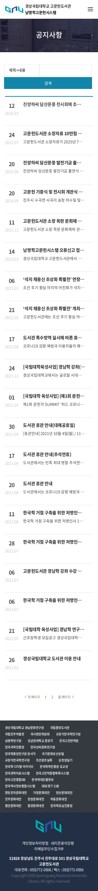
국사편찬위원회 (40, 734)
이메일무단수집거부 (49, 848)
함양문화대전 (36, 805)
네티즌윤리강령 (62, 843)
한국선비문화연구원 (42, 747)
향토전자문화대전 (16, 792)
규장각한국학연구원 (68, 734)
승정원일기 (65, 760)
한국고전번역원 (68, 740)
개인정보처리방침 (35, 843)
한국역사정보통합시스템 (20, 786)
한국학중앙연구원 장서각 (20, 753)
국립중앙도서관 (59, 727)
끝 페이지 (64, 696)
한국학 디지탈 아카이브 (19, 766)
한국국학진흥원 (14, 747)
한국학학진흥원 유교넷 (54, 766)
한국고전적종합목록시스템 (52, 773)
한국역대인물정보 (43, 779)
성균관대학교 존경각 (40, 740)
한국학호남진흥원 (61, 805)
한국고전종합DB (15, 779)
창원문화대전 (36, 799)
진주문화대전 (13, 799)
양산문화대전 (64, 792)
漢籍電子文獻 (50, 786)
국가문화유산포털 (53, 753)
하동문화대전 (58, 799)
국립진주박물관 (14, 734)
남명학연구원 (13, 740)
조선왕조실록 (44, 760)
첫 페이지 (33, 696)
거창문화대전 (41, 792)
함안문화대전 (13, 805)
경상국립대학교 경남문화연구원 (24, 727)
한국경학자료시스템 (17, 773)
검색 (48, 83)
